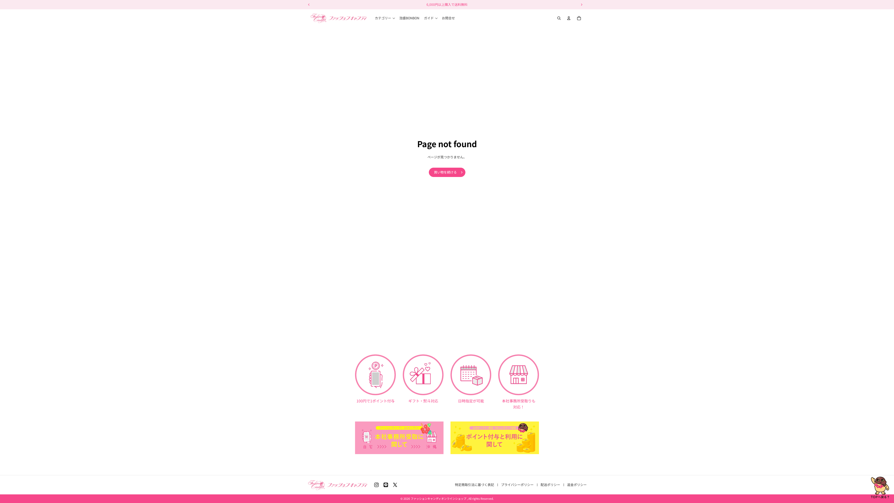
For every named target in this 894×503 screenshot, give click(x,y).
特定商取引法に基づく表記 (474, 484)
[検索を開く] (559, 18)
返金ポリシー (577, 484)
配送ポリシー (550, 484)
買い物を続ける (445, 172)
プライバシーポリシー (517, 484)
